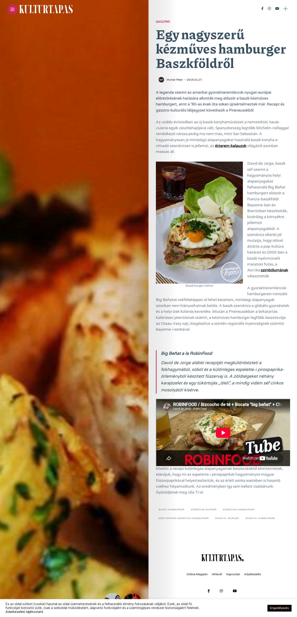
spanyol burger (227, 518)
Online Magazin (197, 574)
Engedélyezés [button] (279, 608)
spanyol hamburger (260, 518)
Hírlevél (217, 574)
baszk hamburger (172, 509)
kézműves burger (204, 509)
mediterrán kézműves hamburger (184, 518)
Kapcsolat (233, 574)
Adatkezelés (252, 574)
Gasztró (163, 22)
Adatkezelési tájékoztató (24, 612)
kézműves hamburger (239, 509)
